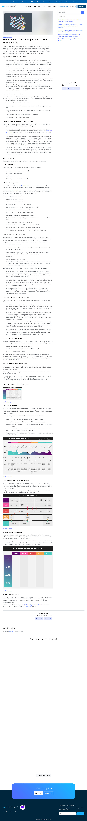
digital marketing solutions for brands (33, 605)
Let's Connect (73, 1)
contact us (28, 606)
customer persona (24, 185)
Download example (7, 402)
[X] (64, 88)
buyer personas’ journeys (9, 358)
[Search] (82, 12)
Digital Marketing (7, 37)
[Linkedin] (73, 88)
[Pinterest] (77, 88)
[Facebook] (68, 88)
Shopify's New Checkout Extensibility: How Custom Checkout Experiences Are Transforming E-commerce (70, 26)
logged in (11, 631)
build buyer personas (13, 190)
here (11, 187)
